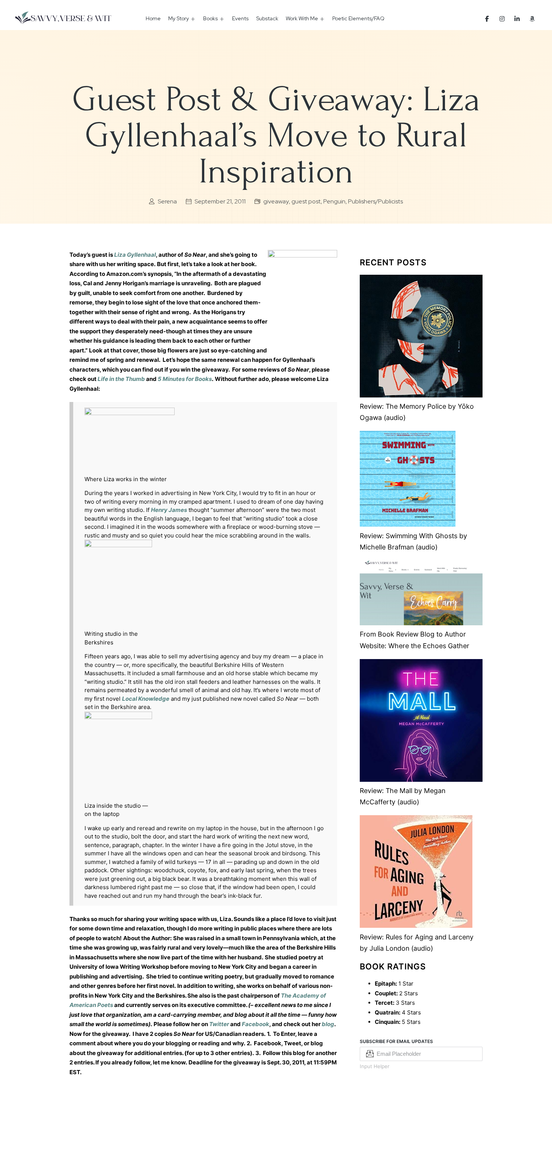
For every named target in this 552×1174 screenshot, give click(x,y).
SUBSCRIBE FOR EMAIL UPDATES (396, 1041)
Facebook (255, 1024)
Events (240, 18)
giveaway (276, 201)
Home (153, 18)
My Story (178, 18)
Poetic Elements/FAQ (358, 18)
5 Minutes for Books (185, 378)
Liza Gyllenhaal (135, 254)
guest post (306, 201)
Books (210, 18)
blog (328, 1024)
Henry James (169, 509)
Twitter (219, 1024)
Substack (267, 18)
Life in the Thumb (121, 378)
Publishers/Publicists (375, 201)
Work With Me (302, 18)
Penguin (334, 201)
